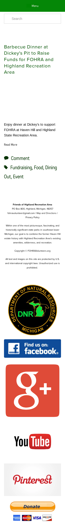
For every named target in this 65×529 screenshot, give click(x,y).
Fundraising (21, 168)
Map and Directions (46, 213)
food (38, 168)
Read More (10, 145)
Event (18, 177)
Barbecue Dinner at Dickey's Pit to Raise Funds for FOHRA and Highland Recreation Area (29, 59)
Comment (20, 158)
